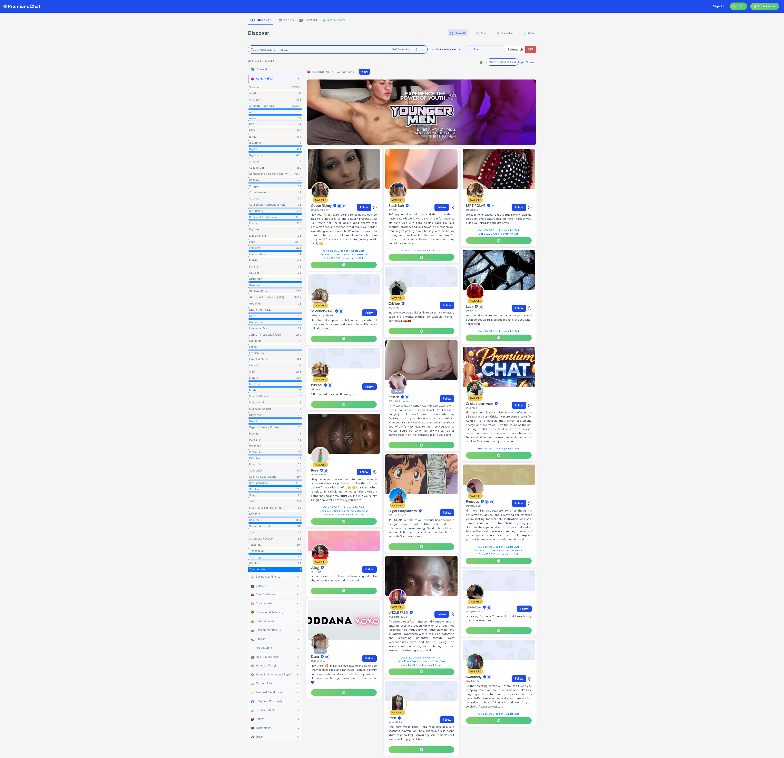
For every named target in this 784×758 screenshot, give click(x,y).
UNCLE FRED (399, 613)
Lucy (470, 307)
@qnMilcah (472, 681)
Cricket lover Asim (480, 404)
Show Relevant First (502, 62)
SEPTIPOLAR (476, 206)
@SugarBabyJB (397, 515)
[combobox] (484, 49)
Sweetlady (474, 677)
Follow (364, 71)
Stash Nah (397, 206)
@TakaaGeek (318, 474)
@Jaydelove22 (474, 611)
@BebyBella (395, 721)
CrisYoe (395, 304)
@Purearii (316, 389)
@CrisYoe (394, 307)
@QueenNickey (320, 209)
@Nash (393, 209)
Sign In (718, 6)
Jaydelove (474, 607)
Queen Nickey (321, 206)
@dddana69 (318, 660)
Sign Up (739, 6)
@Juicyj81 (316, 571)
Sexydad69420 (322, 311)
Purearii (317, 385)
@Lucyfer (471, 310)
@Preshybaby (473, 505)
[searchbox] (490, 49)
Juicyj (315, 568)
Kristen (394, 397)
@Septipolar (473, 209)
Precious (473, 502)
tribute (440, 528)
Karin (393, 718)
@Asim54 (471, 407)
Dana (315, 657)
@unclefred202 (398, 616)
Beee (315, 470)
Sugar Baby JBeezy (403, 511)
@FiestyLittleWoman (400, 401)
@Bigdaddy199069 (322, 315)
